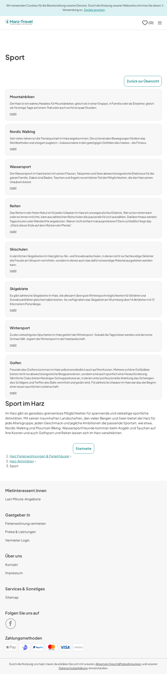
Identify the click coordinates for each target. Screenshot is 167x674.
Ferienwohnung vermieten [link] (25, 523)
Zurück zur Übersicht (143, 81)
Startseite (83, 448)
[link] (11, 622)
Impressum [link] (14, 573)
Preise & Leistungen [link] (20, 532)
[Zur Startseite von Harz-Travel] (18, 22)
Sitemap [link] (11, 597)
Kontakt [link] (11, 564)
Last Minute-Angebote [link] (23, 499)
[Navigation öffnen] (160, 22)
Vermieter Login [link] (17, 540)
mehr (13, 113)
